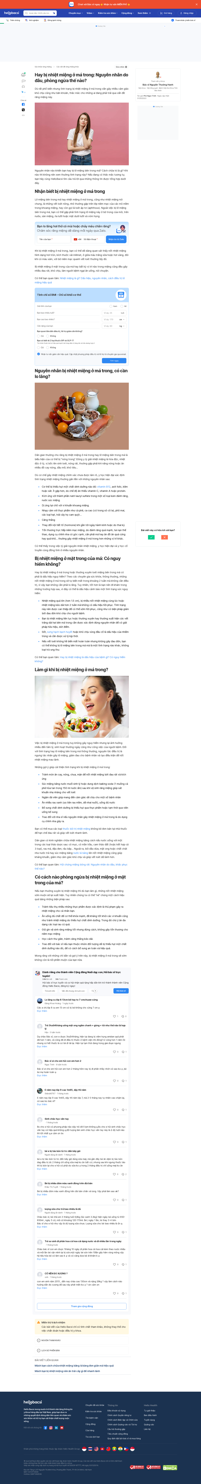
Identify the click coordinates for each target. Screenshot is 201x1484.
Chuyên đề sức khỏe (94, 1405)
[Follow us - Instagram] (51, 1427)
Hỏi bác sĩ (121, 991)
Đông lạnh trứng (54, 20)
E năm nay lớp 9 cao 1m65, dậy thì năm (65, 1090)
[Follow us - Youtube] (61, 1427)
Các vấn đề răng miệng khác (67, 67)
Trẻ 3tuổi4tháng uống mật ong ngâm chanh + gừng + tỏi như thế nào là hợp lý (85, 1027)
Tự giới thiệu (149, 1410)
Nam (115, 306)
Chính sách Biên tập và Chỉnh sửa (122, 1420)
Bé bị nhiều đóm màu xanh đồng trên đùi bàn (68, 1183)
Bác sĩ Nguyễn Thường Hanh (158, 84)
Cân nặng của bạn (45, 326)
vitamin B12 (103, 486)
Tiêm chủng (15, 20)
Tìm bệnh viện (91, 1418)
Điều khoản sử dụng (116, 1410)
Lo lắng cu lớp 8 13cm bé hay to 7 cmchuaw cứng (71, 999)
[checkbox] (38, 353)
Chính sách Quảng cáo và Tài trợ (122, 1424)
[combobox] (121, 319)
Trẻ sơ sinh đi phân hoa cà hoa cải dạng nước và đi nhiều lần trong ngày (83, 1241)
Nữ (125, 306)
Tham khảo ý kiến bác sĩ (185, 20)
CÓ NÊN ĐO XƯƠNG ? (56, 1273)
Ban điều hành (150, 1415)
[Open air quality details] (23, 74)
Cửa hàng (89, 1430)
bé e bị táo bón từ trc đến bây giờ (62, 1151)
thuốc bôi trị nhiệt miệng (76, 828)
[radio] (111, 306)
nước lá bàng (80, 852)
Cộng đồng (90, 1424)
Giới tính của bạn (44, 306)
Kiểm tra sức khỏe (93, 1411)
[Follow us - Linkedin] (56, 1427)
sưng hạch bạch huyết (59, 631)
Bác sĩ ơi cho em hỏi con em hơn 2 (63, 1061)
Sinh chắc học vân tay (57, 1118)
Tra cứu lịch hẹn (92, 1437)
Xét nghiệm (34, 20)
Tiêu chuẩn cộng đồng (117, 1434)
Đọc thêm (42, 1011)
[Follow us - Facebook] (45, 1427)
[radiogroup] (118, 306)
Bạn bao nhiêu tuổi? (45, 313)
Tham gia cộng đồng (82, 1306)
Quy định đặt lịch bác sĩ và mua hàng (124, 1438)
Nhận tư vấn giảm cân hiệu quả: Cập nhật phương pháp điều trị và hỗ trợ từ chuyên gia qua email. (83, 354)
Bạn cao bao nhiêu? (46, 319)
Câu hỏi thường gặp (116, 1429)
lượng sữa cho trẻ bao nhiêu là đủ (63, 1209)
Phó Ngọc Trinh (150, 96)
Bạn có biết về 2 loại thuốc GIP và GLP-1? (55, 340)
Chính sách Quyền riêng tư (119, 1415)
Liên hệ (147, 1429)
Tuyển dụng (149, 1420)
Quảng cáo (149, 1424)
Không (53, 336)
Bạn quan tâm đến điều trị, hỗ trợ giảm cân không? (59, 331)
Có (42, 336)
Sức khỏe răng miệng (43, 67)
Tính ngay (114, 361)
